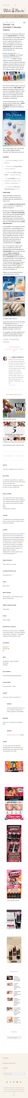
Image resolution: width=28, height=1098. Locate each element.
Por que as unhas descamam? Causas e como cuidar (17, 986)
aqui (21, 375)
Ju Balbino (6, 642)
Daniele (9, 704)
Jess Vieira (6, 476)
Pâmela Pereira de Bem (9, 605)
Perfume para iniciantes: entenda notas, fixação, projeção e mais (17, 1020)
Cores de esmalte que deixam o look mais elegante (17, 978)
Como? (7, 22)
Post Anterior (8, 456)
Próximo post (20, 456)
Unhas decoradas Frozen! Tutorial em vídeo (13, 445)
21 (24, 22)
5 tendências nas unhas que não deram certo (14, 442)
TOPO (13, 1095)
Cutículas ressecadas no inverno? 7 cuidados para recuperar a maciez (17, 1002)
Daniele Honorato (15, 347)
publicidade (6, 342)
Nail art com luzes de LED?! (9, 419)
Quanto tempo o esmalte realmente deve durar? (17, 993)
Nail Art (12, 22)
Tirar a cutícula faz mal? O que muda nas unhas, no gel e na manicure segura (17, 1011)
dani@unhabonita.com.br (13, 735)
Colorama (5, 339)
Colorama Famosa (14, 339)
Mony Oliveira (7, 493)
